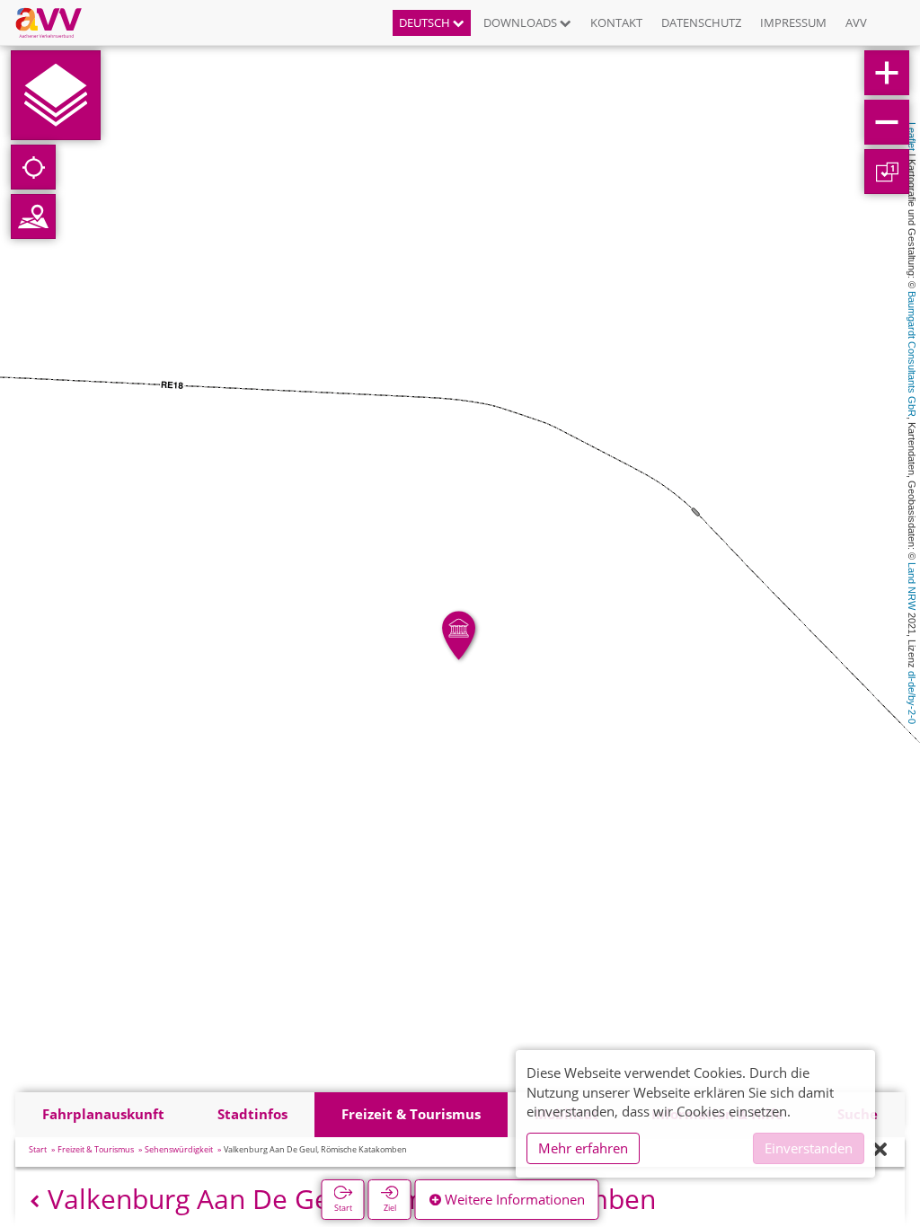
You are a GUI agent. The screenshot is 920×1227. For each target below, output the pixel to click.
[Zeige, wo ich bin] (33, 167)
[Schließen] (880, 1150)
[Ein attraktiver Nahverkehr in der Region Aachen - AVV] (55, 22)
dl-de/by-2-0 (912, 697)
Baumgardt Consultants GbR (912, 354)
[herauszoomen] (886, 122)
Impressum (793, 22)
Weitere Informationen (513, 1199)
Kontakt (616, 22)
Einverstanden (809, 1148)
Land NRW (912, 586)
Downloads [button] (521, 22)
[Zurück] (34, 1201)
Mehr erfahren (583, 1148)
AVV (856, 22)
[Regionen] (33, 216)
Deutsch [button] (426, 22)
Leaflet (912, 136)
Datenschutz (701, 22)
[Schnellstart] (56, 95)
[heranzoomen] (886, 72)
